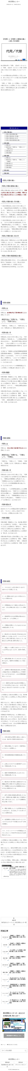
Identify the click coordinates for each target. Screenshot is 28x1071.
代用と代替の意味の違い (12, 134)
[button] (25, 1051)
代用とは (8, 145)
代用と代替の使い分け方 (12, 138)
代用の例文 (6, 170)
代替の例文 (6, 173)
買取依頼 (7, 1062)
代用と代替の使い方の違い (12, 136)
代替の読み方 (9, 165)
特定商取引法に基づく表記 (7, 1065)
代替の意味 (6, 155)
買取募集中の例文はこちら (14, 1035)
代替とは (8, 157)
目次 (13, 128)
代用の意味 (6, 143)
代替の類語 (8, 167)
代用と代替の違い (8, 132)
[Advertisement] (14, 21)
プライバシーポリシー (20, 1064)
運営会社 (21, 1062)
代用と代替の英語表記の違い (13, 140)
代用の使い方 (9, 150)
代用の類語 (8, 152)
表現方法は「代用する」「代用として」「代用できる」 (16, 148)
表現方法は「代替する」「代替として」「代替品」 (16, 160)
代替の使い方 (9, 163)
